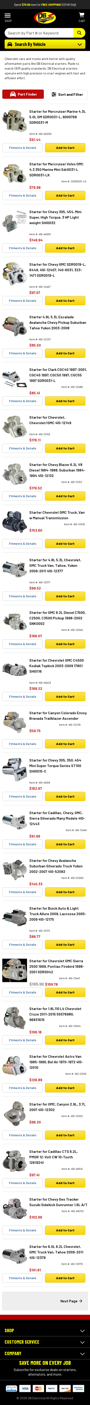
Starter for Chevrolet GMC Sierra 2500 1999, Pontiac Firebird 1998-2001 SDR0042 (56, 966)
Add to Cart (65, 148)
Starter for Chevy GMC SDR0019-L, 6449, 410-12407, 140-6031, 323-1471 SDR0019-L (57, 269)
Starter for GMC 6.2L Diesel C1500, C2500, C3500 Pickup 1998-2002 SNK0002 (57, 618)
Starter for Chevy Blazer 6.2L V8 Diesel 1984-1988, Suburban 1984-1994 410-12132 (57, 470)
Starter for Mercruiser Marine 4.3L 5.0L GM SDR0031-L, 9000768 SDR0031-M (57, 116)
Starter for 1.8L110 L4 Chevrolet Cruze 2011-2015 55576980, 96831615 (55, 1014)
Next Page (69, 1301)
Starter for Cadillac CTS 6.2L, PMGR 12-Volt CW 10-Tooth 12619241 (53, 1157)
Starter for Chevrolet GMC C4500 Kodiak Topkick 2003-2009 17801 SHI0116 (56, 665)
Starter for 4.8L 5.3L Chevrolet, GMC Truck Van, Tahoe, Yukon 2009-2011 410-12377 (55, 565)
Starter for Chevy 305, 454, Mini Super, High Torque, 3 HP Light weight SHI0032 (55, 217)
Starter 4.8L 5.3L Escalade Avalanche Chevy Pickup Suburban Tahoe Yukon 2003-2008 (57, 322)
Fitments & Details (22, 148)
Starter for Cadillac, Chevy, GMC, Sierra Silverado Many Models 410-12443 (57, 818)
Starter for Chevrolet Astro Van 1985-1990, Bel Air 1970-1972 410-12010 (56, 1061)
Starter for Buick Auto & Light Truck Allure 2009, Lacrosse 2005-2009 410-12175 (57, 913)
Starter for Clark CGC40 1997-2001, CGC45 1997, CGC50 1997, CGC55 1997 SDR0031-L (58, 375)
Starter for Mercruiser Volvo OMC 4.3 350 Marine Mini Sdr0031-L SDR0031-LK (56, 169)
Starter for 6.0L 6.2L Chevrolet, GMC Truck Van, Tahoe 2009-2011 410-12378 (56, 1252)
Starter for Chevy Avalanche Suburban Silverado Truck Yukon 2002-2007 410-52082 (56, 866)
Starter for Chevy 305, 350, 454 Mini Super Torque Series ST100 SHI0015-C (55, 765)
